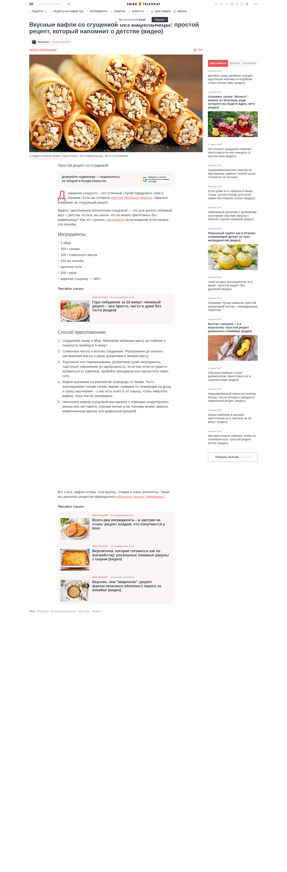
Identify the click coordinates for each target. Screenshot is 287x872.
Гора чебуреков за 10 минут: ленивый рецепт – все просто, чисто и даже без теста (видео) (126, 306)
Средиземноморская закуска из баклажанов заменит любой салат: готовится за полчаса (232, 173)
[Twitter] (237, 4)
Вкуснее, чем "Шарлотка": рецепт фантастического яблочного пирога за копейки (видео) (126, 586)
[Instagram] (241, 3)
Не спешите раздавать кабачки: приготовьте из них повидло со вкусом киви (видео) (230, 152)
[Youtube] (232, 4)
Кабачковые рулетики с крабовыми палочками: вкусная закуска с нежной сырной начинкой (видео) (232, 215)
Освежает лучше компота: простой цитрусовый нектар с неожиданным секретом (232, 306)
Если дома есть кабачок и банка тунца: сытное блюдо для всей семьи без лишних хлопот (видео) (231, 194)
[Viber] (221, 4)
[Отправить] (68, 4)
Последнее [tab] (249, 63)
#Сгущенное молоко (63, 611)
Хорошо (160, 19)
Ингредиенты (98, 11)
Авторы (182, 11)
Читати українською (42, 50)
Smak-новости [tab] (218, 63)
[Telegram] (227, 3)
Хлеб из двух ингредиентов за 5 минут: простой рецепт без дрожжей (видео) (230, 285)
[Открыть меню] (31, 4)
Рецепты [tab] (235, 63)
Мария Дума (43, 42)
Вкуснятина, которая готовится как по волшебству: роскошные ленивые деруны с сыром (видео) (130, 555)
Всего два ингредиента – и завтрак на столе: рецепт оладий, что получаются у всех (128, 524)
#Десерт (84, 611)
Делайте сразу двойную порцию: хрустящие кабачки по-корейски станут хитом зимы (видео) (230, 79)
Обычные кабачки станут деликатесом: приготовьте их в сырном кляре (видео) (229, 376)
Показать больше (227, 457)
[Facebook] (216, 3)
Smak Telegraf (100, 297)
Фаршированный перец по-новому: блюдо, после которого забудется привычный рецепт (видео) (232, 397)
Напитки (119, 11)
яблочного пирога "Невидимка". (141, 496)
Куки (142, 19)
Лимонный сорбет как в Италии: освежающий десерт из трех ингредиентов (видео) (232, 237)
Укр (255, 4)
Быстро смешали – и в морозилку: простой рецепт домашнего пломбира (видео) (230, 327)
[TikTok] (246, 4)
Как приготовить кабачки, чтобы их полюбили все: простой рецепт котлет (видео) (232, 439)
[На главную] (143, 4)
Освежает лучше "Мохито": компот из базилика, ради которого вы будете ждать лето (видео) (231, 102)
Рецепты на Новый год (68, 11)
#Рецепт (42, 611)
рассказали (115, 220)
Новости (138, 11)
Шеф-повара (162, 11)
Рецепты (37, 11)
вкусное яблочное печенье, (132, 198)
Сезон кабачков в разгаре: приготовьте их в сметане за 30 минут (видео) (229, 418)
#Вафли (96, 611)
